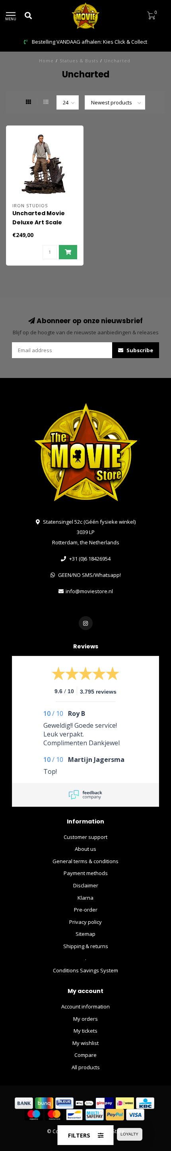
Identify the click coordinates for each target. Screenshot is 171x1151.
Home (46, 61)
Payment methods (86, 873)
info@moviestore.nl (89, 591)
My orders (85, 1018)
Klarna (85, 897)
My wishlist (85, 1043)
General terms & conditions (85, 861)
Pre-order (85, 909)
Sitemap (85, 933)
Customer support (85, 837)
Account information (85, 1006)
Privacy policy (85, 921)
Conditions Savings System (85, 970)
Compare (85, 1054)
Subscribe (139, 350)
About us (85, 848)
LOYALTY (129, 1134)
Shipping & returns (85, 946)
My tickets (85, 1030)
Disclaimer (85, 885)
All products (86, 1067)
